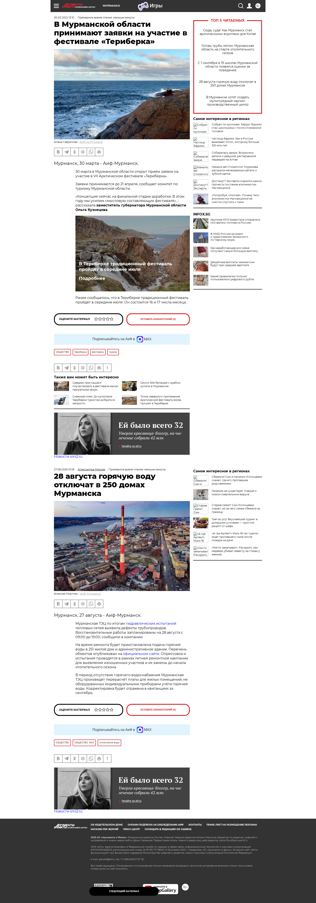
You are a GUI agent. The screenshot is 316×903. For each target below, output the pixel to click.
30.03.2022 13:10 (64, 17)
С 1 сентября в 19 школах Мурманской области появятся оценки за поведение (228, 66)
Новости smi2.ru (68, 457)
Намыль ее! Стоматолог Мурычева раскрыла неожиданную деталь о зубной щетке (235, 170)
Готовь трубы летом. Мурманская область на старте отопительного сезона (227, 49)
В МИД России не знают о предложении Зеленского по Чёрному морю (229, 236)
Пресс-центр (131, 829)
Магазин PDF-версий (104, 829)
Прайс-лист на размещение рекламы (232, 824)
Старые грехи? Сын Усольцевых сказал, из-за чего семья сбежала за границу (236, 508)
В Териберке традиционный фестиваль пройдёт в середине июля (125, 266)
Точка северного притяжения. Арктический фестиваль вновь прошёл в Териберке (160, 400)
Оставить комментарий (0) (158, 319)
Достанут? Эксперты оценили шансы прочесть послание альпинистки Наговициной (237, 184)
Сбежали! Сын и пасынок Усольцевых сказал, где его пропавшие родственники (237, 480)
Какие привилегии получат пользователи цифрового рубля (232, 278)
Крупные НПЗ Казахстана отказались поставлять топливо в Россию (235, 221)
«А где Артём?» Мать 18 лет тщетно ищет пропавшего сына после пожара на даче (235, 537)
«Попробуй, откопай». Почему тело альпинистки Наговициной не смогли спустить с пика (235, 199)
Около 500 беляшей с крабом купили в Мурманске (160, 384)
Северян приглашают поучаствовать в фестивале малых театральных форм (95, 386)
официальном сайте (141, 654)
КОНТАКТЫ (195, 824)
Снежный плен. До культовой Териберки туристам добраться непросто (93, 400)
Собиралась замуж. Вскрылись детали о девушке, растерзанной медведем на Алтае (234, 156)
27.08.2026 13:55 (64, 469)
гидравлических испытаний (151, 623)
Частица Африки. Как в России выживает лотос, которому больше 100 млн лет (235, 142)
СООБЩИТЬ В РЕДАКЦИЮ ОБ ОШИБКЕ (168, 829)
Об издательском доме (107, 824)
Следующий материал (124, 891)
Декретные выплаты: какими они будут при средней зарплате (232, 264)
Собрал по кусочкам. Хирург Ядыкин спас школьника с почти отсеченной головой (237, 128)
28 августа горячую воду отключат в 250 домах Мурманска (227, 83)
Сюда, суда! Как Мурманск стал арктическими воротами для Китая (228, 32)
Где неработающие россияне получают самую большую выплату (234, 250)
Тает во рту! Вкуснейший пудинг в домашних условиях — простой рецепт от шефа (235, 523)
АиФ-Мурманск (90, 593)
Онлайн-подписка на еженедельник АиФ (156, 824)
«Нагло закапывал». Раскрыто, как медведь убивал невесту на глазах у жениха (236, 551)
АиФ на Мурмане (91, 142)
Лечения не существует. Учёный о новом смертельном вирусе (234, 492)
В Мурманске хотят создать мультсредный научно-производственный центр (227, 100)
